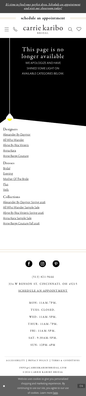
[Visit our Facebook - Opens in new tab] (29, 263)
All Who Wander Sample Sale (21, 207)
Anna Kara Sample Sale (17, 218)
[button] (7, 29)
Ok (81, 385)
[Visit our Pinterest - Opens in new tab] (57, 263)
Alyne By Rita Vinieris (16, 145)
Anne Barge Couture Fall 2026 (21, 223)
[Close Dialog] (4, 386)
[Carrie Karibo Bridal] (43, 29)
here (55, 393)
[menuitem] (43, 18)
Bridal (6, 168)
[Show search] (70, 29)
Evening (8, 173)
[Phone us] (15, 29)
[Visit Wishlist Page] (79, 29)
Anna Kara (9, 150)
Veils (6, 190)
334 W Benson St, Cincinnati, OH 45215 (43, 284)
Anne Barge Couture (16, 156)
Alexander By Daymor (16, 134)
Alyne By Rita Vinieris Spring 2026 (23, 213)
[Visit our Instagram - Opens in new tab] (43, 263)
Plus (5, 184)
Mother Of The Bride (16, 179)
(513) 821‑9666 (43, 277)
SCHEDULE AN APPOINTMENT (43, 291)
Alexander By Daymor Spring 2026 (24, 202)
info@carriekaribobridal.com (43, 367)
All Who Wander (13, 140)
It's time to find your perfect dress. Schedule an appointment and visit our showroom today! (43, 6)
